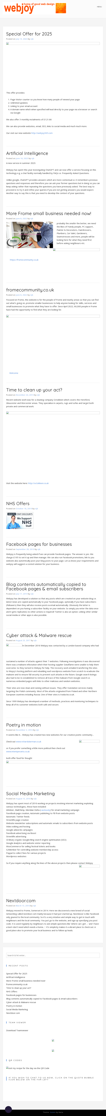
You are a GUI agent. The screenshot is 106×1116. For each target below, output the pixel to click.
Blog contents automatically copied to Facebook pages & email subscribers (46, 586)
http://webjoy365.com (42, 133)
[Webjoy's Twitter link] (53, 1050)
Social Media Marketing (30, 793)
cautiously (45, 810)
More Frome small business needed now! (48, 213)
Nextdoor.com (21, 900)
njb (32, 39)
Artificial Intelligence (27, 153)
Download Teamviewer (17, 1030)
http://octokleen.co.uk (38, 483)
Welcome (13, 373)
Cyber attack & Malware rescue (39, 635)
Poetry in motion (23, 725)
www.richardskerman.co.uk (28, 741)
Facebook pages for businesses (39, 544)
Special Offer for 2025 (29, 34)
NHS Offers (17, 503)
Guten (52, 1112)
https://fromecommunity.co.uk (24, 259)
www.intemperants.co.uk (18, 751)
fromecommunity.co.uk (30, 290)
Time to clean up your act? (34, 390)
